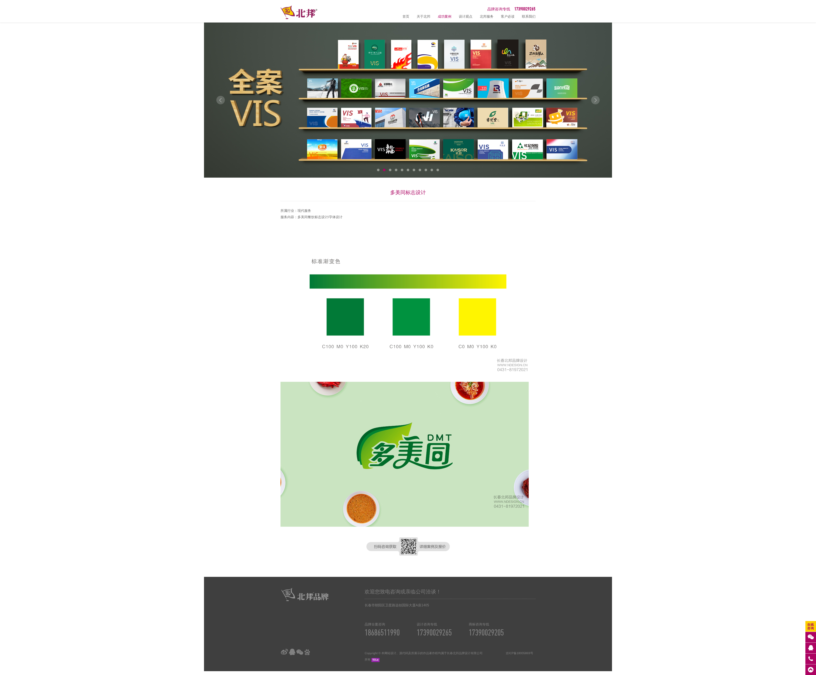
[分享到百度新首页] (307, 652)
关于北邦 (423, 16)
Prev (220, 100)
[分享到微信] (299, 652)
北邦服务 (486, 16)
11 (437, 170)
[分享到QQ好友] (292, 652)
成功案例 (444, 16)
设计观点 (465, 16)
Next (595, 100)
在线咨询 (810, 626)
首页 (405, 16)
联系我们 (529, 16)
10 (432, 170)
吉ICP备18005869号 (519, 653)
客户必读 (507, 16)
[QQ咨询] (810, 648)
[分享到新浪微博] (284, 652)
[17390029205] (810, 659)
